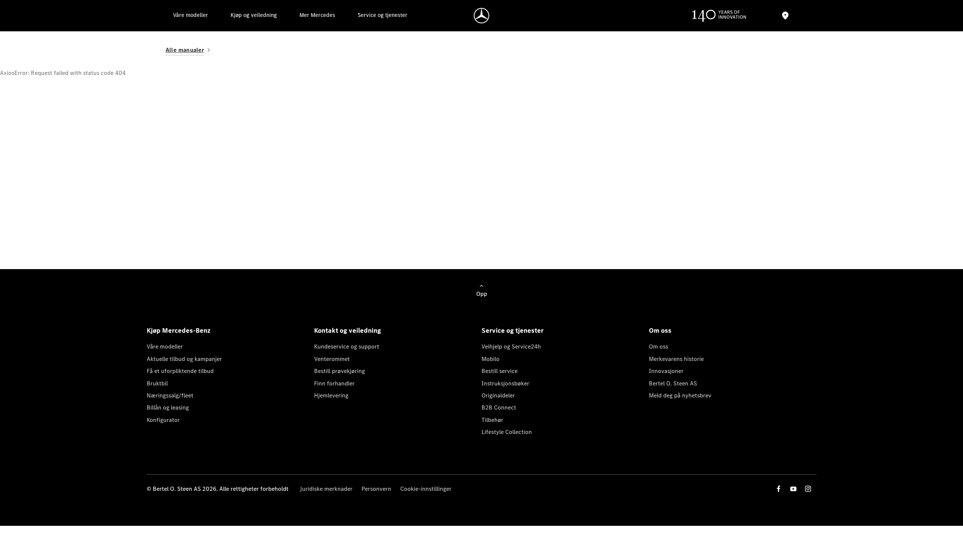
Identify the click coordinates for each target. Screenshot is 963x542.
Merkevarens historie (676, 359)
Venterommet (332, 359)
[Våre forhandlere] (785, 15)
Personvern (376, 489)
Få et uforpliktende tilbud (180, 371)
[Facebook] (778, 488)
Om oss (658, 346)
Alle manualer (185, 50)
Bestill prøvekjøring (339, 371)
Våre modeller (165, 346)
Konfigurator (163, 420)
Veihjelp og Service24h (511, 346)
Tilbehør (492, 420)
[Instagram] (808, 488)
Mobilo (491, 359)
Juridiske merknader (326, 489)
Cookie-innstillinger (425, 489)
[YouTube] (793, 488)
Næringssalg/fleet (170, 395)
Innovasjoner (666, 371)
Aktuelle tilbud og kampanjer (184, 359)
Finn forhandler (334, 383)
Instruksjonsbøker (505, 383)
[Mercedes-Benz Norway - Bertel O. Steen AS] (481, 15)
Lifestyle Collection (507, 432)
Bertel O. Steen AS (673, 383)
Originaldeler (498, 395)
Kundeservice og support (346, 346)
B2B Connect (499, 407)
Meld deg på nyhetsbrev (680, 395)
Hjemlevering (331, 395)
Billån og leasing (168, 407)
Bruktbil (157, 383)
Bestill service (500, 371)
